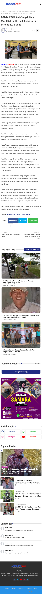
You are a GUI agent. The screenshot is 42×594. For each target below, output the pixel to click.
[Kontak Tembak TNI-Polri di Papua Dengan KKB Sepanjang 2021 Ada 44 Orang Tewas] (7, 496)
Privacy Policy (32, 588)
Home (7, 588)
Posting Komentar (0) (21, 372)
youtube (33, 437)
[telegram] (27, 580)
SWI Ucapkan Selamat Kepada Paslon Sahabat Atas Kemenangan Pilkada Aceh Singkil (21, 316)
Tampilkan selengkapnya (32, 249)
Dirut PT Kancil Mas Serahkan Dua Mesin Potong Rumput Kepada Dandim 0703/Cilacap (28, 508)
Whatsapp (34, 220)
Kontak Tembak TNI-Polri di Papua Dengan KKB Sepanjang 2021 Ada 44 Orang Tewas (28, 495)
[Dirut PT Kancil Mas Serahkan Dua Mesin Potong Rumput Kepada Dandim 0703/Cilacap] (7, 509)
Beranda (3, 11)
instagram (11, 437)
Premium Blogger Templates (16, 592)
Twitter (24, 220)
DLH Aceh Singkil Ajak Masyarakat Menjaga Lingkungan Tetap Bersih (18, 282)
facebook (12, 432)
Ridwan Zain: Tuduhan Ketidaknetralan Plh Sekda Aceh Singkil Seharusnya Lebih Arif (27, 482)
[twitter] (18, 580)
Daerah (18, 215)
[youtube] (21, 580)
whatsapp (32, 432)
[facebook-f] (14, 580)
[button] (40, 4)
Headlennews (11, 11)
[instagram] (24, 580)
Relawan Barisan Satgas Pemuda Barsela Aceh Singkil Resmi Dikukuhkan (19, 351)
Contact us (21, 588)
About (14, 588)
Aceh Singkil (11, 215)
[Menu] (3, 4)
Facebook (14, 220)
